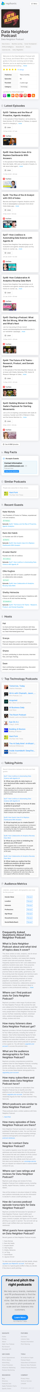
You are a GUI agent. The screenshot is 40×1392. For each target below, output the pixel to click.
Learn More (20, 1317)
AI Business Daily (16, 707)
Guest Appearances (8, 1357)
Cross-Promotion (7, 1365)
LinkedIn (23, 1383)
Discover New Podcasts (28, 1365)
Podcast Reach (25, 1360)
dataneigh (16, 331)
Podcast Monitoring (8, 1370)
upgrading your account (10, 1072)
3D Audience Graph (27, 1357)
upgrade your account (14, 1094)
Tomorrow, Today (17, 686)
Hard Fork (13, 492)
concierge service (30, 1161)
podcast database (8, 1138)
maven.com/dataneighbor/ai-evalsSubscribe (18, 329)
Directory (5, 1381)
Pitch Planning (25, 1344)
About (4, 1341)
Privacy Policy (25, 1378)
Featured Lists (6, 1383)
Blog (3, 1378)
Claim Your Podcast (8, 1344)
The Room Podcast (17, 715)
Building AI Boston (17, 729)
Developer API (6, 1349)
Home (4, 1336)
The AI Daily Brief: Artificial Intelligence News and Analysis (22, 743)
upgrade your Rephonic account (13, 1263)
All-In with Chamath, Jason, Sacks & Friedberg (22, 693)
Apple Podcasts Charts (9, 1386)
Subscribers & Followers (28, 1362)
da (16, 249)
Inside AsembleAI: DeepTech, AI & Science (22, 751)
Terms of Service (26, 1381)
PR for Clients (6, 1360)
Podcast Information (27, 1341)
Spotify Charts (6, 1388)
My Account (6, 1346)
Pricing (4, 1339)
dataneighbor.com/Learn (17, 204)
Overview (24, 1336)
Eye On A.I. (14, 722)
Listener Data (25, 1339)
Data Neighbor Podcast (12, 39)
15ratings (20, 69)
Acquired (13, 700)
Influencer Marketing (8, 1367)
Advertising (5, 1362)
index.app (10, 206)
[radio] (4, 69)
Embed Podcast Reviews (29, 1367)
